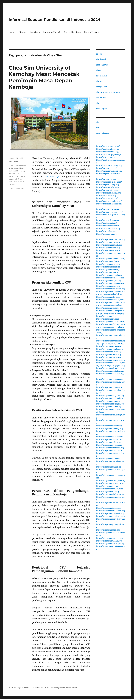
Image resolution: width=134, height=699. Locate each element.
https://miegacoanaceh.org (107, 270)
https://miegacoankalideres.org (109, 308)
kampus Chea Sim (16, 171)
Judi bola (35, 32)
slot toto (99, 81)
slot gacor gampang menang (108, 92)
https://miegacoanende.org (107, 261)
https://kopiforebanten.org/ (108, 146)
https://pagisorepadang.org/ (108, 187)
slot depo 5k (101, 59)
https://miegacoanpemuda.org (109, 245)
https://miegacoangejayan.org (109, 242)
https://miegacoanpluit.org (107, 319)
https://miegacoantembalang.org (110, 371)
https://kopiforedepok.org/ (107, 220)
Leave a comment (16, 188)
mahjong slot (101, 109)
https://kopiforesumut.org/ (107, 152)
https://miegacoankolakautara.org (110, 322)
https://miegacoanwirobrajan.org (110, 368)
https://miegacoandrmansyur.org (110, 544)
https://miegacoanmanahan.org (109, 379)
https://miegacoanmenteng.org (111, 313)
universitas (13, 162)
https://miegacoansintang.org (109, 250)
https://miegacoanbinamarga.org (110, 283)
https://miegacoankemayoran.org (110, 289)
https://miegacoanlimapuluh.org (110, 513)
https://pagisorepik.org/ (106, 168)
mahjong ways (102, 65)
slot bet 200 (101, 98)
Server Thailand (92, 32)
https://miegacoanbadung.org (108, 442)
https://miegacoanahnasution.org (110, 239)
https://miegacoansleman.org (108, 354)
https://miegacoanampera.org (108, 280)
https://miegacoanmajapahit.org (110, 374)
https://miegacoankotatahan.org (110, 275)
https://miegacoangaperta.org (112, 365)
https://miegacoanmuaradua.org (111, 327)
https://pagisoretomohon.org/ (109, 182)
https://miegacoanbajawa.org (108, 407)
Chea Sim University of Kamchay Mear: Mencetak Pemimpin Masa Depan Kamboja (44, 77)
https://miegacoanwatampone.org (110, 481)
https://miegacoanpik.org (107, 316)
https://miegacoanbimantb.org (109, 426)
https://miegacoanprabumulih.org (110, 259)
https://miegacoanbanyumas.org (110, 396)
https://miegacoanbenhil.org (110, 294)
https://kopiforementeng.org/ (108, 193)
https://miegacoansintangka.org (110, 404)
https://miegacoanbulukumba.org (110, 398)
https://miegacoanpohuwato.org (110, 387)
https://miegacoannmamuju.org (109, 428)
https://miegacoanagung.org (108, 264)
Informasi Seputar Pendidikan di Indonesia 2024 (54, 19)
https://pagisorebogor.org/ (107, 209)
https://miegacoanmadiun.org (109, 541)
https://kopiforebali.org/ (106, 223)
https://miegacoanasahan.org (108, 467)
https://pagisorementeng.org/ (109, 179)
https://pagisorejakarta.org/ (108, 174)
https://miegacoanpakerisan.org (109, 538)
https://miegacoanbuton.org (108, 459)
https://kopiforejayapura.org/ (108, 154)
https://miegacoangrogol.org (110, 305)
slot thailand (101, 76)
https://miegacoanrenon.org (108, 248)
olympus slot (101, 87)
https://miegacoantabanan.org (109, 445)
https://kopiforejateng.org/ (107, 149)
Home (12, 32)
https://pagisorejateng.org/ (107, 190)
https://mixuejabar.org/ (106, 231)
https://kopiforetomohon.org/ (109, 201)
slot (97, 122)
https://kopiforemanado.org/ (108, 228)
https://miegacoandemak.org (108, 508)
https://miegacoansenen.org (108, 286)
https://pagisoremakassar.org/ (109, 171)
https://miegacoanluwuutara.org (110, 450)
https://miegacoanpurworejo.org (110, 486)
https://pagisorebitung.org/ (107, 185)
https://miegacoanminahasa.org (109, 349)
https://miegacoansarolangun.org (110, 511)
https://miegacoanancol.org (108, 530)
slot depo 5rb (52, 176)
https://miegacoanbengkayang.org (110, 516)
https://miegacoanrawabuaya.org (110, 300)
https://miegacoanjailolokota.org (110, 494)
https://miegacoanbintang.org (109, 401)
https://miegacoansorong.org (108, 346)
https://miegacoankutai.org (107, 491)
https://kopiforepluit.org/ (107, 198)
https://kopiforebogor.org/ (107, 226)
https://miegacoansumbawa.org (109, 489)
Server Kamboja (72, 32)
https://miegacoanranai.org (107, 272)
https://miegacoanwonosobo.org (110, 278)
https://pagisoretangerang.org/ (109, 212)
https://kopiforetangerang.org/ (109, 165)
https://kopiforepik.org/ (106, 196)
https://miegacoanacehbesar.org (110, 448)
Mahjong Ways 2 (51, 32)
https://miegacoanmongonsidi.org (110, 360)
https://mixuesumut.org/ (106, 234)
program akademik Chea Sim (17, 179)
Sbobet (23, 32)
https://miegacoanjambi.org (112, 344)
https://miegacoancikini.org (108, 297)
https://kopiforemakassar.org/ (109, 204)
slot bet (99, 54)
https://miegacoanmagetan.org (109, 439)
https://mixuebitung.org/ (107, 157)
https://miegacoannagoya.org (108, 357)
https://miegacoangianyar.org (108, 352)
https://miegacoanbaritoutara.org (110, 483)
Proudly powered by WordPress (64, 687)
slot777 (99, 103)
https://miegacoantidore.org (108, 267)
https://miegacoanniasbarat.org (109, 437)
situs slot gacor (102, 133)
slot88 (98, 70)
